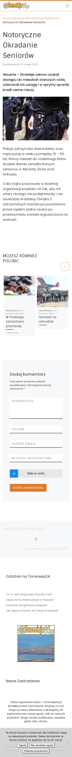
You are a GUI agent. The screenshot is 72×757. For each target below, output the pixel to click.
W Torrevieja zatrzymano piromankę (15, 321)
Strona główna (13, 18)
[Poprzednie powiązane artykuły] (56, 266)
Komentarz (22, 401)
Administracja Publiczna (41, 18)
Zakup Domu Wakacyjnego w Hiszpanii (30, 600)
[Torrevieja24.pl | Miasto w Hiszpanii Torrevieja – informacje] (16, 5)
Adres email (23, 443)
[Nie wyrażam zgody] (67, 742)
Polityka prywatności (36, 750)
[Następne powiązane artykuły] (65, 266)
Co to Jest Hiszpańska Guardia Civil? (29, 594)
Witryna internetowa (31, 458)
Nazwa (18, 429)
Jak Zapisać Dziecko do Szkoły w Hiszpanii (32, 610)
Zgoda (22, 745)
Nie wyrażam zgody (42, 745)
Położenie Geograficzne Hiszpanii (26, 605)
